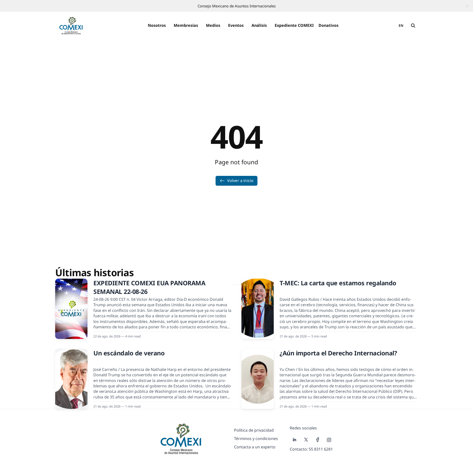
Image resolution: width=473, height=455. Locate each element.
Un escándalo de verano (129, 353)
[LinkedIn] (294, 439)
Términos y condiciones (256, 438)
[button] (157, 25)
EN (401, 25)
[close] (467, 6)
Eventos (236, 25)
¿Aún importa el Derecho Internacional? (338, 353)
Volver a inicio (240, 180)
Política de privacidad (254, 430)
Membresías (186, 25)
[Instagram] (329, 439)
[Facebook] (318, 439)
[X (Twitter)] (306, 439)
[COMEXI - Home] (71, 25)
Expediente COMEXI (294, 25)
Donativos (328, 25)
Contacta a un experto (254, 447)
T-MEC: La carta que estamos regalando (338, 283)
